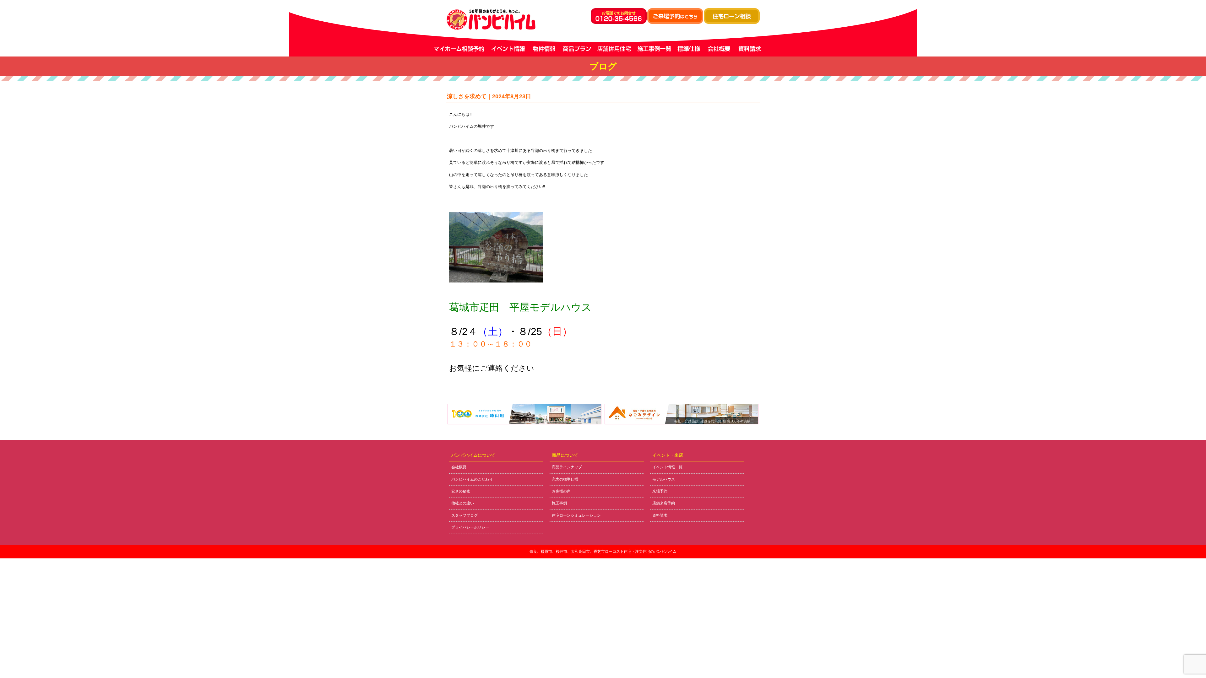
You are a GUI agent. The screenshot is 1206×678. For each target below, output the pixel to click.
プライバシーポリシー (470, 527)
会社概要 (458, 467)
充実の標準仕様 (565, 479)
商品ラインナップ (567, 467)
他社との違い (462, 503)
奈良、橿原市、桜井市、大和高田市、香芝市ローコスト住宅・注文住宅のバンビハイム (603, 551)
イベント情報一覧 (667, 467)
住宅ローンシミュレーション (576, 515)
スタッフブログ (464, 515)
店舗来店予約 (663, 503)
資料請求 (659, 515)
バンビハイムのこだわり (472, 479)
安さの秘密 (460, 491)
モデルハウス (663, 479)
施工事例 (559, 503)
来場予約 (659, 491)
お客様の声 (561, 491)
